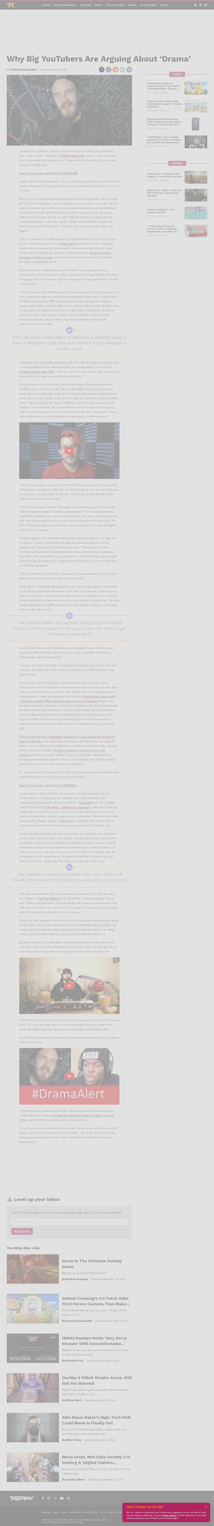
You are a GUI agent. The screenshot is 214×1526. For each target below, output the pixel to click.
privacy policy (169, 1515)
